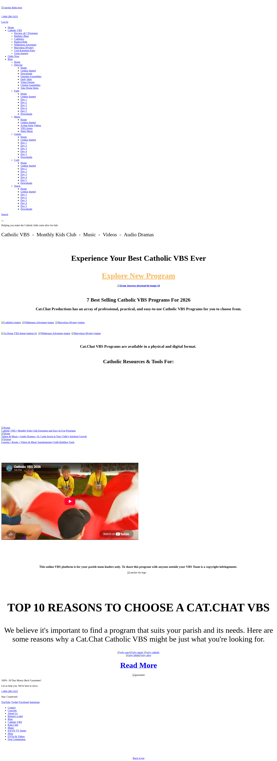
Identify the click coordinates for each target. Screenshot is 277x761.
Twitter (14, 702)
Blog (10, 59)
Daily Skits (26, 79)
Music (17, 116)
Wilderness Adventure (25, 44)
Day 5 (24, 111)
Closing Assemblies (30, 85)
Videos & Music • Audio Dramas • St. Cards (44, 436)
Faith (16, 90)
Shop (10, 733)
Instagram (35, 702)
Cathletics (19, 39)
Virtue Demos (28, 82)
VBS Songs (27, 128)
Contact (12, 707)
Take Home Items (29, 88)
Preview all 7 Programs (26, 33)
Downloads (26, 73)
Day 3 (24, 105)
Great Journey (21, 53)
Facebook (24, 702)
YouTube (6, 702)
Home (11, 27)
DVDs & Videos (16, 736)
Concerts (12, 710)
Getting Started (28, 70)
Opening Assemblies (31, 76)
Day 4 (24, 108)
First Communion (16, 739)
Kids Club (13, 725)
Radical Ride (20, 41)
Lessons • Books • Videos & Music (37, 442)
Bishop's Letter (15, 716)
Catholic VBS (15, 30)
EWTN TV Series (17, 730)
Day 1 (24, 99)
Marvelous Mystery (24, 47)
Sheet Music (27, 131)
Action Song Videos (31, 125)
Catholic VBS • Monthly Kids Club (38, 430)
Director (18, 65)
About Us (13, 713)
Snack (17, 186)
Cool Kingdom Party (24, 50)
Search (4, 214)
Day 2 (24, 102)
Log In (4, 22)
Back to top (138, 758)
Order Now (13, 56)
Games (17, 134)
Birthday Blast (21, 36)
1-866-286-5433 (9, 16)
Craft (16, 160)
